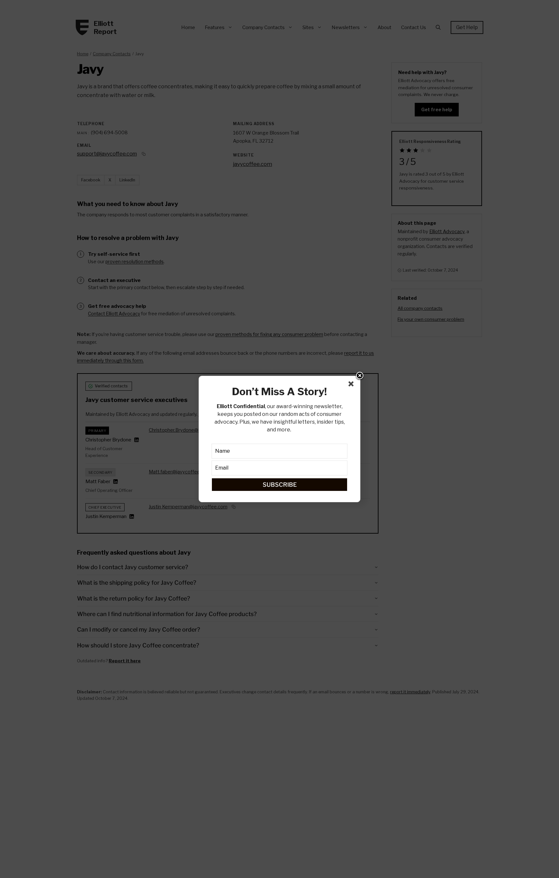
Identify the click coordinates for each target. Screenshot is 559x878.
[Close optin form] (352, 385)
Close (360, 376)
